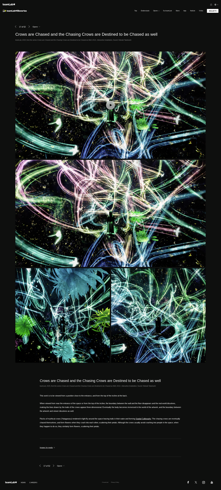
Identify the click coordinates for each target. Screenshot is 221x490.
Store (178, 11)
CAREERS (33, 482)
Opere (155, 11)
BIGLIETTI (212, 11)
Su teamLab (167, 11)
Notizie (192, 11)
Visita (201, 11)
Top (135, 11)
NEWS (23, 482)
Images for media (46, 448)
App (184, 11)
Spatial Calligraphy (143, 419)
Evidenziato (145, 11)
